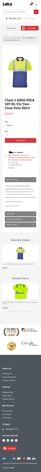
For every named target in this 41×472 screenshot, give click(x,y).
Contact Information (9, 377)
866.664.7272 (15, 18)
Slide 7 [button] (22, 311)
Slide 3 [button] (14, 311)
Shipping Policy (7, 392)
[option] (20, 71)
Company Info (7, 373)
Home (5, 38)
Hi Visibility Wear (15, 38)
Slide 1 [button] (10, 311)
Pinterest (12, 440)
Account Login (7, 411)
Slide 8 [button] (24, 311)
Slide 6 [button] (20, 311)
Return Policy (7, 395)
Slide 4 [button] (16, 311)
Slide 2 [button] (12, 311)
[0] (31, 5)
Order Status (6, 414)
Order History (7, 418)
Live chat (31, 28)
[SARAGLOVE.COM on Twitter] (8, 440)
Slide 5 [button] (18, 311)
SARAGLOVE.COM (19, 463)
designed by (8, 467)
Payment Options (8, 399)
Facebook (3, 440)
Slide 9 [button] (26, 311)
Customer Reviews (8, 380)
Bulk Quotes (11, 28)
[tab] (10, 311)
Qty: (6, 131)
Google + (16, 440)
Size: (6, 122)
